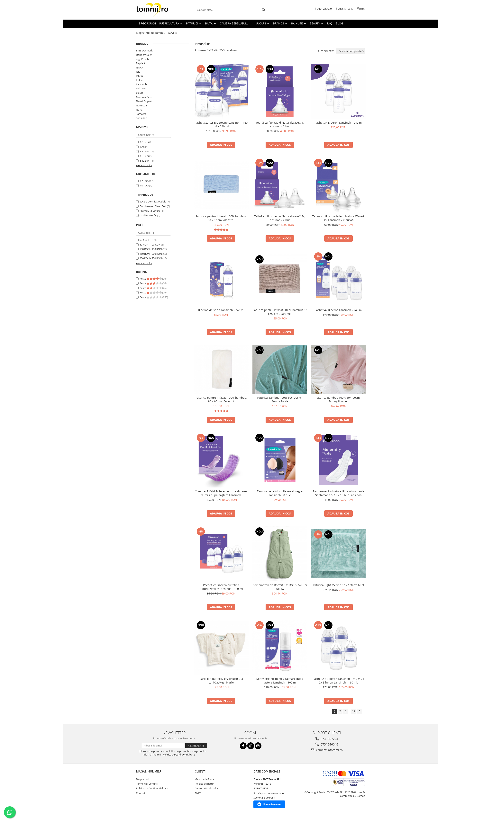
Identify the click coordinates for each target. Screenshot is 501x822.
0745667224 (329, 739)
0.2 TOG (144, 181)
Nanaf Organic (144, 101)
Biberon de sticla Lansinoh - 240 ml (221, 310)
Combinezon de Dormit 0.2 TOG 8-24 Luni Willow (280, 587)
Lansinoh (141, 84)
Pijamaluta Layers (150, 210)
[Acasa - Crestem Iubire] (155, 10)
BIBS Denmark (144, 50)
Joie (138, 71)
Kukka (139, 80)
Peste (143, 278)
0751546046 (329, 744)
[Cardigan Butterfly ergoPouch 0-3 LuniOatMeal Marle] (221, 647)
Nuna (139, 109)
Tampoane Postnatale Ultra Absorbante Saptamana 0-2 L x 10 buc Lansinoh (338, 493)
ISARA (139, 67)
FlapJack (140, 63)
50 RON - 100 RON (150, 244)
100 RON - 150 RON (151, 249)
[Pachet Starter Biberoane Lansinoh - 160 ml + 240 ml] (221, 91)
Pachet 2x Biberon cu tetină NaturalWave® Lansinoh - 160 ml (221, 587)
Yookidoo (141, 118)
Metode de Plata (204, 779)
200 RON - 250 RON (151, 258)
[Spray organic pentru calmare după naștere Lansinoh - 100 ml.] (279, 647)
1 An (142, 146)
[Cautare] (263, 10)
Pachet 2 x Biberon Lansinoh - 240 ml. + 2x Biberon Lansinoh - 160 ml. (338, 680)
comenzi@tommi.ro (329, 750)
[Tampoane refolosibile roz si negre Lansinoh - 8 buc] (279, 460)
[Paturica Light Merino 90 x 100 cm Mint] (338, 553)
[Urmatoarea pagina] (359, 711)
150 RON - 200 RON (151, 253)
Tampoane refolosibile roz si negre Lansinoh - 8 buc (280, 493)
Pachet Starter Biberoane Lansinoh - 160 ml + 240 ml (221, 124)
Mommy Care (144, 97)
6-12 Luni (145, 160)
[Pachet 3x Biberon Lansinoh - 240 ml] (338, 91)
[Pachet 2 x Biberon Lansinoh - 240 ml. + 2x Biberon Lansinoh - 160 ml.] (338, 647)
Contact (140, 793)
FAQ (329, 23)
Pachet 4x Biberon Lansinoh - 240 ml (338, 310)
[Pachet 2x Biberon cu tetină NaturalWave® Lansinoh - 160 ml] (221, 553)
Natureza (141, 105)
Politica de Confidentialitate (179, 754)
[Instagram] (258, 745)
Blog (339, 23)
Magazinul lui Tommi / (151, 33)
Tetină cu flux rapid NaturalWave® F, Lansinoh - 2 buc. (280, 124)
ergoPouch (142, 59)
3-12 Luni (145, 151)
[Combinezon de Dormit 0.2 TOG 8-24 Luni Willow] (279, 553)
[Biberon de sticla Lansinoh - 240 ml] (221, 278)
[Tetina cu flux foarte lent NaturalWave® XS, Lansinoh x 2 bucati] (338, 185)
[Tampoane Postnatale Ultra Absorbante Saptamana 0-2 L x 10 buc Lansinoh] (338, 460)
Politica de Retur (204, 783)
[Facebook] (243, 745)
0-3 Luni (144, 142)
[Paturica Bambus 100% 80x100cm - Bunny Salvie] (279, 369)
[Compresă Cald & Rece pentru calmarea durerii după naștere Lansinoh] (221, 460)
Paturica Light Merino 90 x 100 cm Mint (338, 585)
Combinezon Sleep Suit (153, 206)
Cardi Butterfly (148, 215)
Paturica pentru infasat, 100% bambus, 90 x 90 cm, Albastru (221, 218)
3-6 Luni (144, 156)
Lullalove (141, 88)
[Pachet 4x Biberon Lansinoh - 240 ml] (338, 278)
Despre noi (142, 779)
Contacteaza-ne (272, 804)
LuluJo (139, 92)
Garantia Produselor (206, 788)
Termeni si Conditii (147, 783)
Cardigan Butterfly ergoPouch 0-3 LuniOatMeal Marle (221, 680)
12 (353, 711)
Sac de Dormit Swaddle (153, 201)
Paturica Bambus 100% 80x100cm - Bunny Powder (338, 399)
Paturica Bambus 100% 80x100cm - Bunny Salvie (280, 399)
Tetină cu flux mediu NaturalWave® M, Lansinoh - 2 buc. (279, 218)
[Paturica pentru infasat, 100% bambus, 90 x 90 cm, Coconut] (221, 369)
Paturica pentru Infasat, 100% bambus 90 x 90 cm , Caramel (280, 312)
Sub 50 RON (146, 240)
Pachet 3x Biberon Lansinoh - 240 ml (338, 122)
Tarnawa (141, 114)
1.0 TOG (144, 185)
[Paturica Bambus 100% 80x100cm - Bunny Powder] (338, 369)
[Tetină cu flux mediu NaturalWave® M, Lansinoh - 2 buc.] (279, 185)
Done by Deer (144, 55)
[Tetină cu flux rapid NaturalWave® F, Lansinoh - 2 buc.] (279, 91)
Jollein (139, 76)
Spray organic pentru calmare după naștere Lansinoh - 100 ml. (279, 680)
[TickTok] (250, 745)
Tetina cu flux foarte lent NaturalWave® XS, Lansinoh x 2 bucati (338, 218)
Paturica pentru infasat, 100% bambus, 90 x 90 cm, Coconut (221, 399)
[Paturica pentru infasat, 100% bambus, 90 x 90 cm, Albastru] (221, 185)
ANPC (198, 793)
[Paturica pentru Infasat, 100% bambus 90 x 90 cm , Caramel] (279, 278)
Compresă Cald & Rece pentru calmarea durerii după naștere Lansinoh (221, 493)
